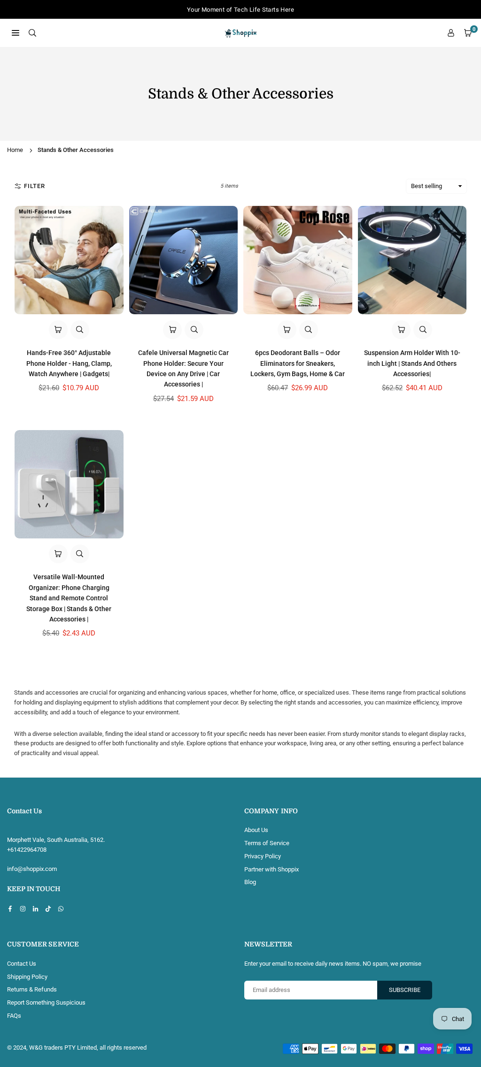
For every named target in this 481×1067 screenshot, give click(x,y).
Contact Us (21, 963)
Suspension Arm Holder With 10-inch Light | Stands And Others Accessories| (412, 363)
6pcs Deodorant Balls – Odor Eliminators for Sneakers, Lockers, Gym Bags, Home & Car (297, 363)
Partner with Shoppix (271, 869)
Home (15, 149)
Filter (34, 185)
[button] (467, 33)
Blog (250, 881)
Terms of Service (266, 843)
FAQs (14, 1015)
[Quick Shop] (172, 329)
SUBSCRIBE (404, 989)
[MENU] (15, 32)
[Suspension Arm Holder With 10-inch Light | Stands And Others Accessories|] (412, 260)
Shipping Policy (27, 976)
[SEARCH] (32, 32)
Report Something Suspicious (46, 1002)
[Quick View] (79, 329)
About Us (256, 829)
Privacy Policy (262, 856)
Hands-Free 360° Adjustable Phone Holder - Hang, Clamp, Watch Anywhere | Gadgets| (69, 363)
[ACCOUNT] (450, 33)
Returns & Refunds (32, 989)
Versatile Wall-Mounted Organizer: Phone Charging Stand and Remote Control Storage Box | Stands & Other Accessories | (68, 598)
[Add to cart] (58, 329)
